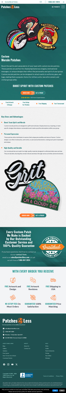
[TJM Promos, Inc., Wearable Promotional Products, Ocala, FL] (26, 375)
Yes (55, 390)
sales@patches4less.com (20, 257)
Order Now (26, 93)
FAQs (46, 346)
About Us (26, 346)
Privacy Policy (59, 376)
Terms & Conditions (48, 376)
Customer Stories (7, 358)
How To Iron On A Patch (9, 355)
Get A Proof (39, 93)
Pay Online (48, 355)
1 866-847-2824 (24, 260)
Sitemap (47, 358)
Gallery (5, 348)
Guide (47, 348)
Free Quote (6, 353)
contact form (21, 254)
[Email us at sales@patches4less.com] (41, 2)
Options (5, 351)
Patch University (49, 351)
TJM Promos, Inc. (7, 375)
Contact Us (27, 348)
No (62, 390)
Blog (4, 346)
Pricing (47, 353)
